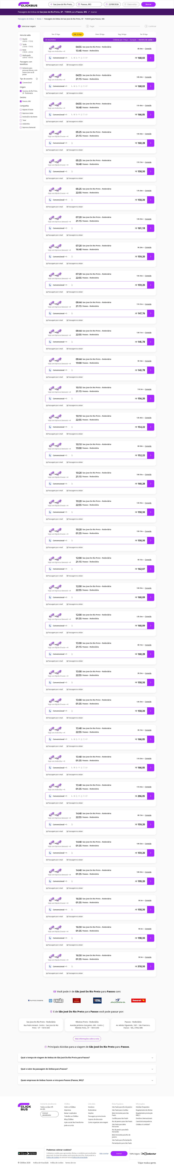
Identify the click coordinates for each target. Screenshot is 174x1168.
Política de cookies (53, 1157)
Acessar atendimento (46, 1114)
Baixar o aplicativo (70, 1113)
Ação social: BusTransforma (73, 1122)
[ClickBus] (27, 4)
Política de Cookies (56, 1163)
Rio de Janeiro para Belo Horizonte (120, 1131)
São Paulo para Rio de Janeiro (122, 1107)
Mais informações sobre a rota (87, 1039)
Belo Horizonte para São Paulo (120, 1114)
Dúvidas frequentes (142, 1107)
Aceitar (119, 1153)
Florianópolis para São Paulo (122, 1143)
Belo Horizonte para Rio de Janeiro (121, 1136)
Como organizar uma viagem (98, 1122)
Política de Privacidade (41, 1163)
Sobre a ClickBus (70, 1107)
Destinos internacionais (144, 1118)
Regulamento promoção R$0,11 (144, 1114)
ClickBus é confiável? (143, 1124)
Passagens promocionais (97, 1116)
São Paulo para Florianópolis (122, 1140)
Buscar (148, 4)
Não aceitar (104, 1153)
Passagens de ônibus (26, 19)
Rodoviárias (92, 1110)
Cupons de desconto (95, 1119)
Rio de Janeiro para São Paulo (122, 1121)
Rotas (39, 19)
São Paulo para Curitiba (120, 1110)
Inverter (94, 12)
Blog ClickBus (69, 1119)
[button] (148, 48)
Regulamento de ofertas (144, 1110)
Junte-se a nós (69, 1125)
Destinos (91, 1107)
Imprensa (67, 1110)
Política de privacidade (79, 1157)
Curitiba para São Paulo (120, 1118)
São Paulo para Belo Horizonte (119, 1125)
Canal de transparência (144, 1121)
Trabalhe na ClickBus (71, 1116)
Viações (91, 1113)
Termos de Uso (70, 1163)
